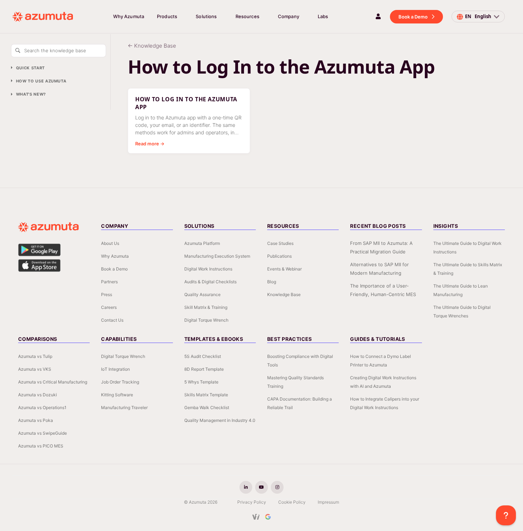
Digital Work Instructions (208, 269)
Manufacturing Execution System (217, 256)
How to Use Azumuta (41, 81)
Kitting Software (117, 394)
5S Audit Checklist (202, 356)
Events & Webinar (284, 269)
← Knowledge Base (152, 45)
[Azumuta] (42, 17)
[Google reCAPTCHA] (268, 517)
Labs (323, 16)
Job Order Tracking (120, 382)
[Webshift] (256, 517)
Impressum (328, 502)
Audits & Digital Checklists (210, 281)
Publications (279, 256)
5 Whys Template (201, 382)
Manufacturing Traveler (124, 407)
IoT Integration (115, 369)
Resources (247, 16)
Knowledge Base (284, 294)
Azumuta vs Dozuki (37, 394)
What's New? (31, 94)
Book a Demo (413, 17)
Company (288, 16)
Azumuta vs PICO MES (40, 446)
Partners (109, 281)
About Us (110, 243)
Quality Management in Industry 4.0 (219, 420)
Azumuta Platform (202, 243)
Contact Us (112, 320)
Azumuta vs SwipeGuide (42, 433)
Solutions (206, 16)
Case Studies (280, 243)
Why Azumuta (128, 16)
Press (106, 294)
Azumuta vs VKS (34, 369)
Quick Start (30, 67)
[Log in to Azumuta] (378, 16)
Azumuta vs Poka (35, 420)
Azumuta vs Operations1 (42, 407)
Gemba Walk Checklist (206, 407)
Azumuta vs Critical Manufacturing (52, 382)
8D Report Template (204, 369)
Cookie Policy (292, 502)
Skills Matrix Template (206, 394)
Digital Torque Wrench (206, 320)
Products (167, 16)
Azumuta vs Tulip (35, 356)
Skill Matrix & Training (205, 307)
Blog (271, 281)
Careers (109, 307)
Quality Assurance (202, 294)
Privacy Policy (251, 502)
